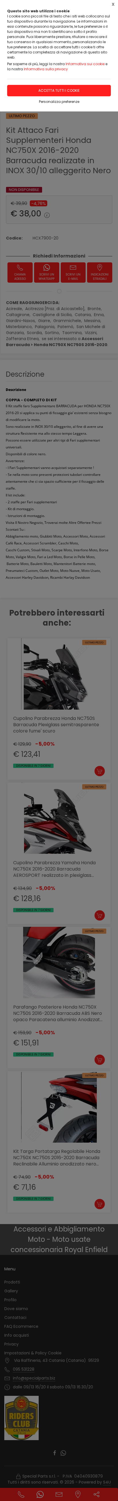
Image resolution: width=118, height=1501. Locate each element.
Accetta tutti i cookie (59, 90)
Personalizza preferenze (59, 101)
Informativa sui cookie (85, 63)
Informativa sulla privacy (46, 69)
